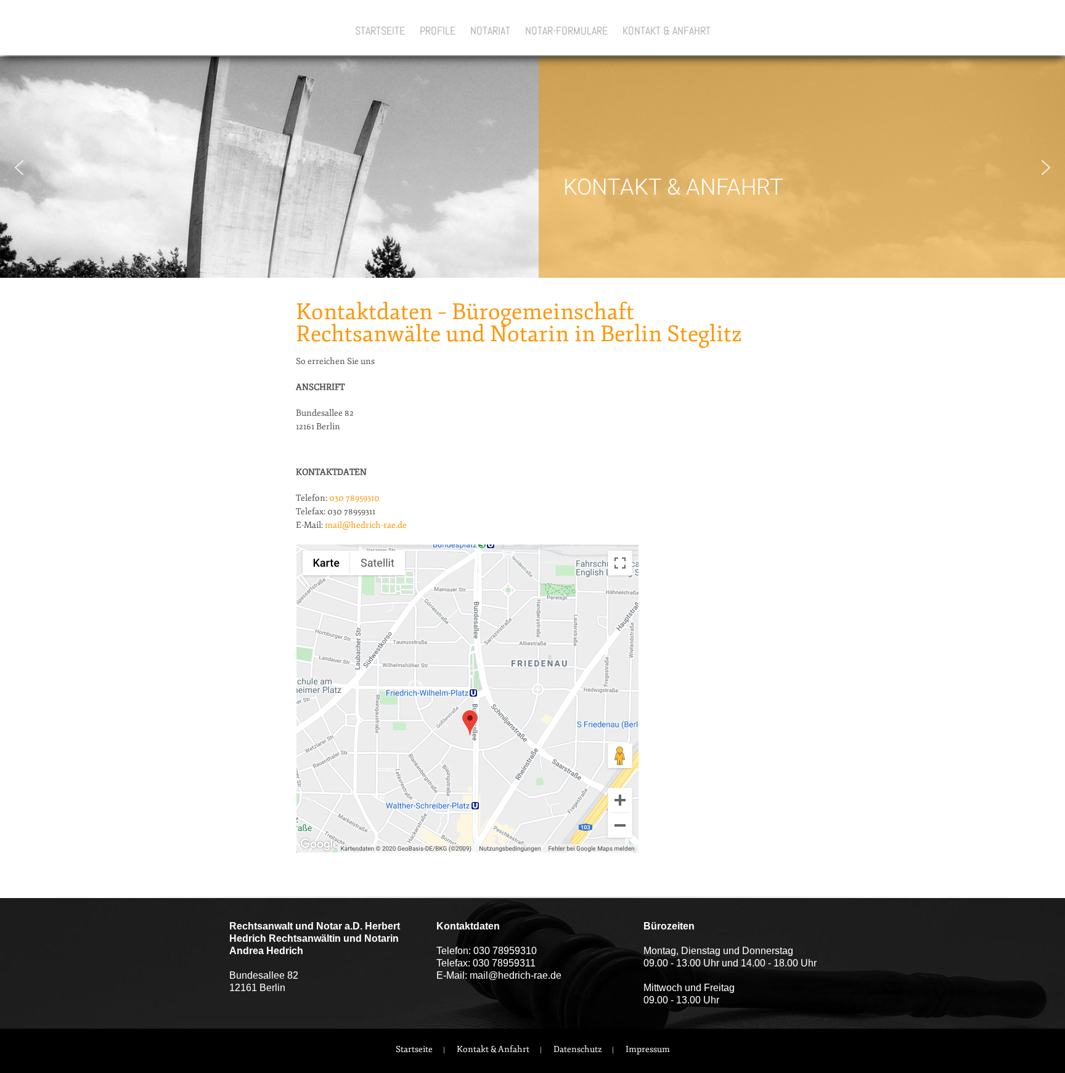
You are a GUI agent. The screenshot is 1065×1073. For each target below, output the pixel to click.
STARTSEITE (380, 30)
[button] (19, 167)
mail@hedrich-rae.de (366, 525)
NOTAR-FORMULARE (566, 30)
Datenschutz (577, 1049)
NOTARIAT (490, 30)
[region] (532, 167)
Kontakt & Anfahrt (493, 1049)
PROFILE (437, 30)
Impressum (648, 1049)
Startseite (414, 1049)
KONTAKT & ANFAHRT (666, 30)
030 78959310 (354, 498)
